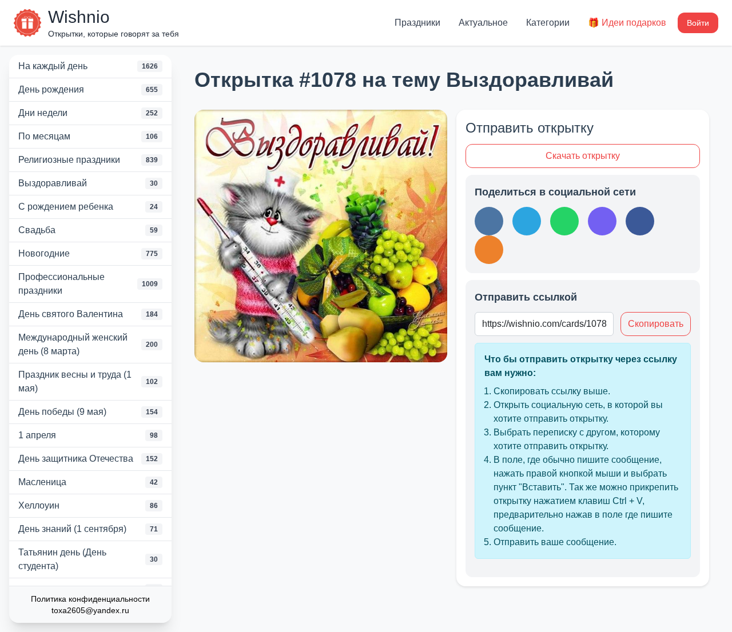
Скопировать (655, 324)
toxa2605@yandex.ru (90, 610)
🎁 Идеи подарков (627, 22)
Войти (698, 22)
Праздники (417, 22)
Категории (548, 22)
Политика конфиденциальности (90, 598)
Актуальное (483, 22)
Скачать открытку (583, 156)
